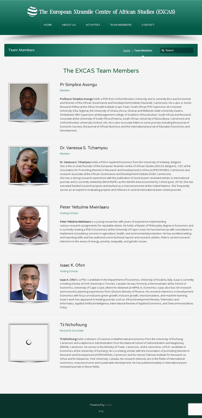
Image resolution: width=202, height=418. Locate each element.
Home (126, 50)
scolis (108, 405)
